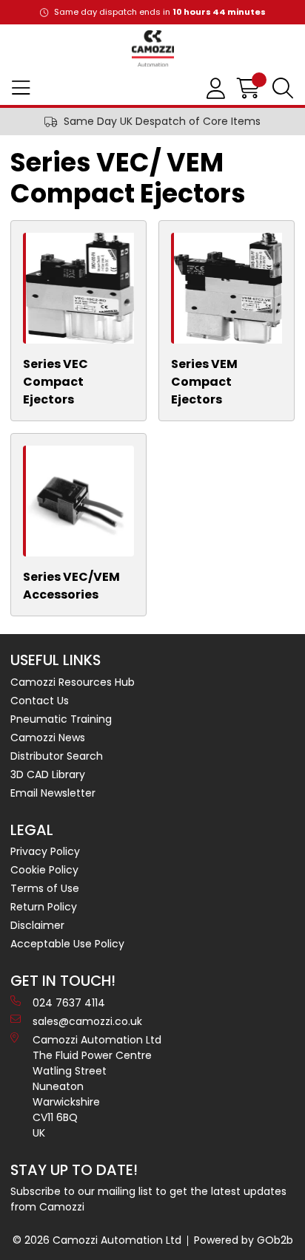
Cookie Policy (44, 869)
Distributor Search (56, 756)
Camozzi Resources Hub (72, 682)
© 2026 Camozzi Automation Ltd (97, 1240)
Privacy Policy (45, 851)
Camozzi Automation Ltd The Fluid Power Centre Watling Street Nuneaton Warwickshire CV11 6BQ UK (97, 1086)
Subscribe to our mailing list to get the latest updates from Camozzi (148, 1199)
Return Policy (43, 906)
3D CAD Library (47, 774)
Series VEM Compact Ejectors (204, 381)
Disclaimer (37, 925)
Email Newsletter (52, 793)
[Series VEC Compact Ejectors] (80, 288)
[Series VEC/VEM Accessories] (80, 501)
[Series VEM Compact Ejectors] (228, 288)
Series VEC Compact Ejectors (55, 381)
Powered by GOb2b (243, 1240)
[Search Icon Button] (283, 88)
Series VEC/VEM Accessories (71, 585)
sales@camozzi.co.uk (87, 1021)
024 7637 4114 (69, 1002)
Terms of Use (44, 888)
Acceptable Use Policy (67, 943)
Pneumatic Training (61, 719)
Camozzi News (47, 737)
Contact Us (39, 700)
